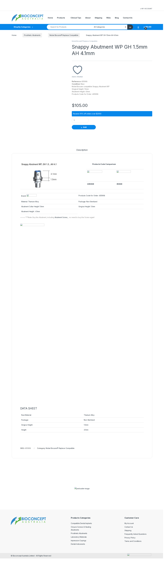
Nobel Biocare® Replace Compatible (64, 35)
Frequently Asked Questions (135, 534)
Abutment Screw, (61, 217)
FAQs (108, 18)
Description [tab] (82, 150)
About (87, 18)
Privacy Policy (130, 538)
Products (61, 18)
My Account (129, 523)
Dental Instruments (78, 544)
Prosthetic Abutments (32, 35)
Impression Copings (78, 541)
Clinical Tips (76, 18)
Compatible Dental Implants (81, 523)
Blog (117, 18)
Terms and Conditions (133, 541)
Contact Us (128, 18)
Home (50, 18)
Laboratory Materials (79, 537)
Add (85, 127)
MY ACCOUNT (147, 9)
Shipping (98, 18)
